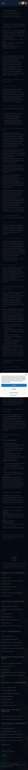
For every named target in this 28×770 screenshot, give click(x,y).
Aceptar (14, 385)
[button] (26, 374)
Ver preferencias (14, 392)
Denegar (14, 389)
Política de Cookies (13, 395)
